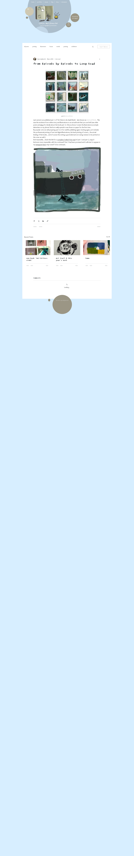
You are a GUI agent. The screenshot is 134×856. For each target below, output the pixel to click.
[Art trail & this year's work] (67, 247)
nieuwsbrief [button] (75, 16)
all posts (26, 46)
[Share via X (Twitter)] (38, 221)
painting (66, 46)
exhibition (74, 46)
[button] (68, 24)
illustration (43, 46)
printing (34, 46)
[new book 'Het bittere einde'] (37, 247)
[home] (96, 247)
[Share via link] (47, 221)
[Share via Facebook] (34, 221)
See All (108, 237)
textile (58, 46)
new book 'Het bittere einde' (36, 259)
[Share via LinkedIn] (43, 221)
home (88, 258)
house (51, 46)
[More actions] (100, 59)
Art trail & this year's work (64, 259)
